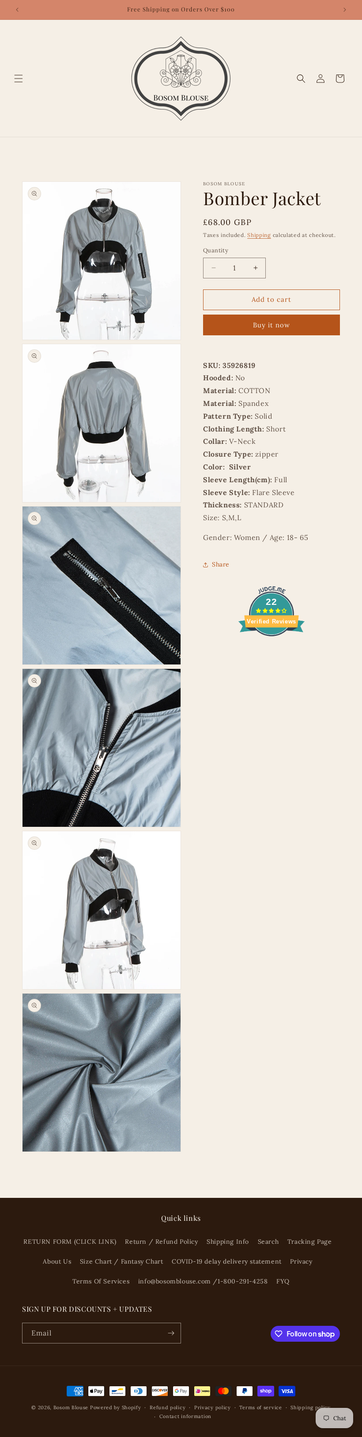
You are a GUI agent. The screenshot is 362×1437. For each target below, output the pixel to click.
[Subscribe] (171, 1333)
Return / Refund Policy (161, 1242)
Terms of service (260, 1407)
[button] (18, 78)
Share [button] (221, 564)
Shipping (259, 235)
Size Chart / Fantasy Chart (121, 1261)
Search (268, 1242)
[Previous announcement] (17, 9)
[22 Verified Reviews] (271, 651)
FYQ (283, 1281)
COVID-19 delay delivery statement (227, 1261)
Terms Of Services (100, 1281)
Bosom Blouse (70, 1407)
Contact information (185, 1416)
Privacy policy (212, 1407)
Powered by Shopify (115, 1407)
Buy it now (271, 325)
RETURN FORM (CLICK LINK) (69, 1242)
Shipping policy (310, 1407)
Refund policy (167, 1407)
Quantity (215, 250)
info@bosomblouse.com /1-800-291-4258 (203, 1281)
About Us (57, 1261)
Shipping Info (228, 1242)
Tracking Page (309, 1242)
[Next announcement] (344, 9)
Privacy (301, 1261)
